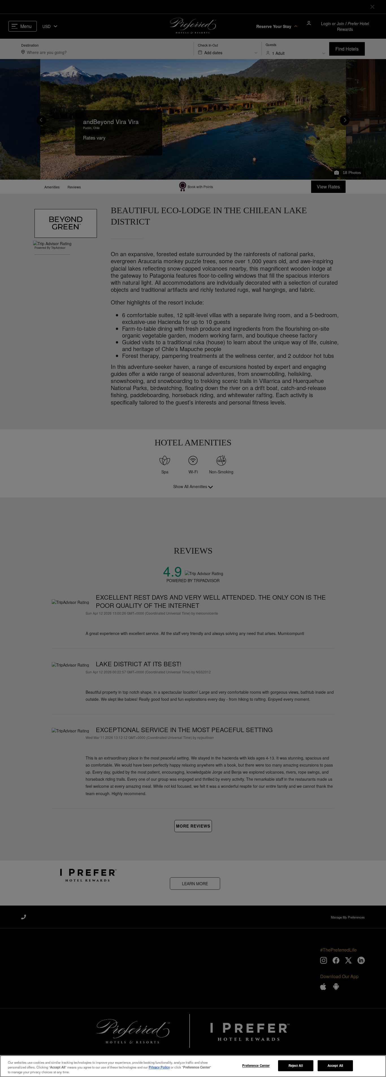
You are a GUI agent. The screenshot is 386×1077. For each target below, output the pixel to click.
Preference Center (256, 1065)
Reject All (296, 1065)
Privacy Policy (159, 1067)
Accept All (335, 1065)
